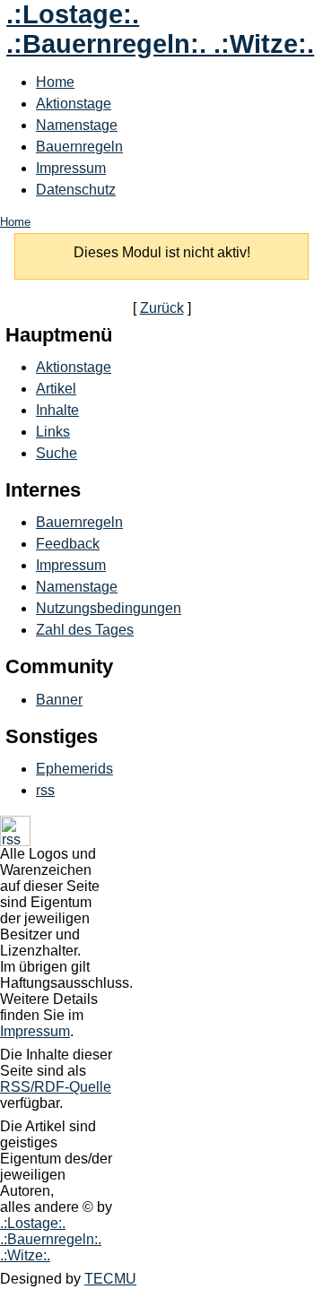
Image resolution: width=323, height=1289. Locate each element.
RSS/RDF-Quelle (55, 1086)
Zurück (162, 308)
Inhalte (57, 410)
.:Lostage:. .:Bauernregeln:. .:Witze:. (160, 29)
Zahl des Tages (85, 629)
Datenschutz (76, 189)
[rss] (15, 841)
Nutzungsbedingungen (108, 608)
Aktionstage (73, 103)
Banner (59, 699)
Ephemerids (74, 768)
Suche (56, 453)
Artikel (56, 388)
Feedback (68, 543)
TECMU (110, 1278)
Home (55, 82)
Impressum (71, 168)
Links (53, 431)
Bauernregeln (79, 146)
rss (45, 790)
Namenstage (77, 125)
